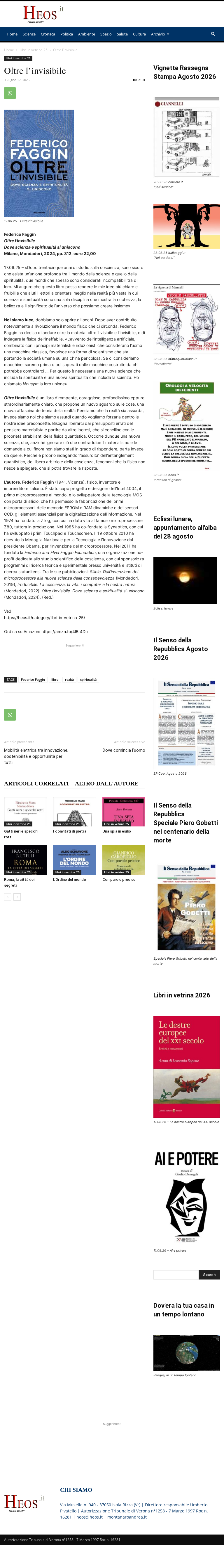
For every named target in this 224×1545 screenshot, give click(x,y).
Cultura (139, 34)
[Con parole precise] (123, 859)
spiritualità (88, 679)
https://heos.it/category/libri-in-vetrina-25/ (44, 617)
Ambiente (86, 34)
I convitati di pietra (69, 831)
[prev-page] (7, 897)
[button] (213, 34)
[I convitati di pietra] (74, 811)
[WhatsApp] (10, 93)
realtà (69, 679)
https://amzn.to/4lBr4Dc (64, 631)
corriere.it (175, 182)
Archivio (158, 34)
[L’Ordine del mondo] (74, 859)
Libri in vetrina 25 (34, 49)
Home (12, 34)
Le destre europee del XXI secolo (194, 1122)
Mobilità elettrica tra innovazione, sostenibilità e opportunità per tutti (36, 756)
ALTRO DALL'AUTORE (106, 783)
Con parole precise (118, 879)
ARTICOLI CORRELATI (36, 783)
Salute (122, 34)
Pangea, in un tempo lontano (174, 1375)
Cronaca (48, 34)
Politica (66, 34)
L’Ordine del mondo (69, 879)
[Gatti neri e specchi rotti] (25, 811)
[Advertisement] (151, 14)
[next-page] (17, 897)
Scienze (29, 34)
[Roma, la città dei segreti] (25, 859)
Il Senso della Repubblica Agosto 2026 (180, 649)
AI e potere (178, 1250)
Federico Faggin (33, 679)
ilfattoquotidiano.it (182, 359)
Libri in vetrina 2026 (181, 995)
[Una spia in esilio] (123, 811)
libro (55, 679)
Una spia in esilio (116, 831)
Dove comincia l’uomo (124, 750)
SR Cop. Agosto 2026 (170, 773)
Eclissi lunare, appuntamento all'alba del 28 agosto (185, 527)
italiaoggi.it (177, 253)
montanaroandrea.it (127, 1517)
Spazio (106, 34)
